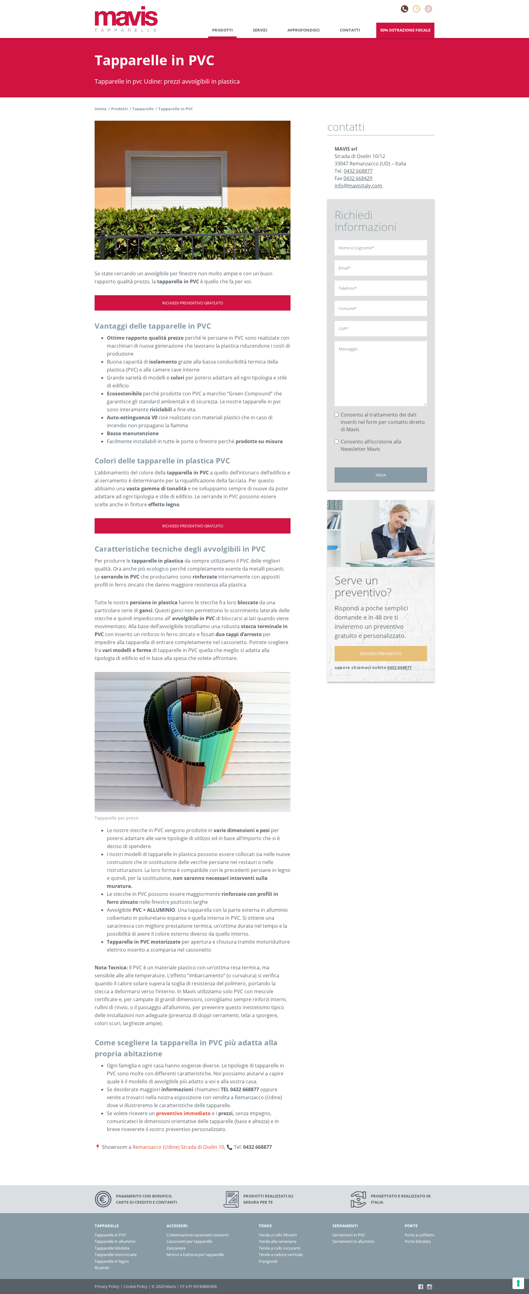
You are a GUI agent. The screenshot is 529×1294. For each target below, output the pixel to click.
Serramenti (345, 1225)
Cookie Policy (135, 1286)
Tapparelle (107, 1225)
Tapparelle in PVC (110, 1235)
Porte (411, 1225)
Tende (265, 1225)
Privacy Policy (107, 1286)
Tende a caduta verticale (281, 1254)
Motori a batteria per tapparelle (195, 1254)
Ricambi (102, 1267)
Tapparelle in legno (112, 1261)
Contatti (350, 30)
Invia (381, 475)
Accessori (177, 1225)
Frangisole (268, 1261)
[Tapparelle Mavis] (126, 19)
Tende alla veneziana (277, 1241)
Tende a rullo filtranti (278, 1235)
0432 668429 (357, 178)
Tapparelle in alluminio (115, 1241)
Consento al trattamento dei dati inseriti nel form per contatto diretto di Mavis (383, 422)
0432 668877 (358, 171)
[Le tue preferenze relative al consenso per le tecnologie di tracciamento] (518, 1283)
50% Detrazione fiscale (405, 30)
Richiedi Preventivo (380, 653)
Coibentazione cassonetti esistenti (198, 1235)
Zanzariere (176, 1248)
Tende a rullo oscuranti (279, 1248)
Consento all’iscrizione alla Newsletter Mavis (371, 445)
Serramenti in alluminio (353, 1241)
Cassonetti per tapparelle (189, 1241)
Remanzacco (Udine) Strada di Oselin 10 (178, 1147)
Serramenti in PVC (348, 1235)
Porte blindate (418, 1241)
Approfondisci (303, 30)
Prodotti (222, 30)
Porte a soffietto (419, 1235)
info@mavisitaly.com (358, 185)
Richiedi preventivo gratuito (192, 303)
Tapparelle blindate (112, 1248)
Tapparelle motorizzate (116, 1254)
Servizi (260, 30)
